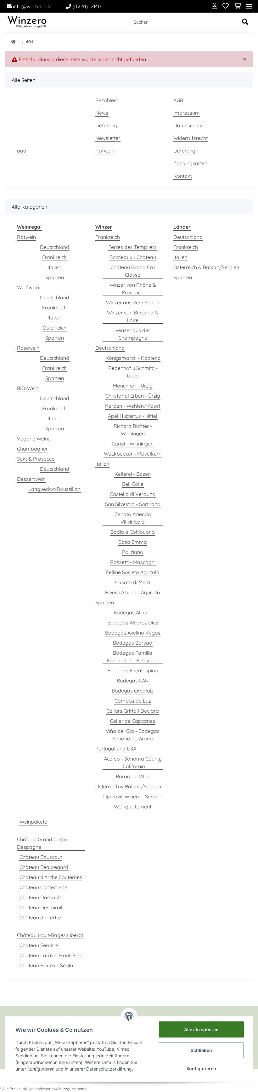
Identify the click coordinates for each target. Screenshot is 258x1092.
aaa (21, 150)
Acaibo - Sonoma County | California (133, 762)
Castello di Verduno (132, 494)
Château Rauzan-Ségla (46, 965)
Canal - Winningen (133, 443)
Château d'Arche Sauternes (51, 877)
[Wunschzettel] (225, 6)
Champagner (32, 448)
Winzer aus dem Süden (132, 302)
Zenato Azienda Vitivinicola (133, 518)
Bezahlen (106, 100)
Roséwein (28, 348)
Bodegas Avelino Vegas (132, 632)
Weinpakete (33, 822)
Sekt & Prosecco (36, 459)
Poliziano (132, 552)
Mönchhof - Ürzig (133, 385)
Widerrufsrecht (190, 138)
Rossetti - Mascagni (132, 562)
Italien (54, 267)
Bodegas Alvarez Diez (132, 622)
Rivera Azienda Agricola (132, 592)
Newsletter (107, 138)
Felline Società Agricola (133, 572)
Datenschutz (187, 125)
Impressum (186, 113)
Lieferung (106, 125)
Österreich (54, 328)
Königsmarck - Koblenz (132, 358)
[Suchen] (245, 22)
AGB (178, 100)
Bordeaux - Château (132, 257)
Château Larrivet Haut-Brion (52, 955)
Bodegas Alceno (133, 612)
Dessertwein (31, 479)
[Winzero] (27, 22)
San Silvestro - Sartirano (132, 504)
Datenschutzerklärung (109, 1069)
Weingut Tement (132, 806)
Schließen (201, 1050)
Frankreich (54, 257)
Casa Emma (132, 542)
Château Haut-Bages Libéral (50, 935)
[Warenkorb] (237, 6)
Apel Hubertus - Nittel (132, 416)
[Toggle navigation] (249, 6)
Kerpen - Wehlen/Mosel (132, 406)
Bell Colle (132, 484)
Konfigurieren (201, 1068)
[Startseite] (13, 42)
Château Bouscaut (41, 857)
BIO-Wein (27, 388)
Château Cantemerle (43, 887)
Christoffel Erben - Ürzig (132, 396)
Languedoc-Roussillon (54, 489)
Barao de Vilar (132, 776)
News (101, 113)
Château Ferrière (39, 945)
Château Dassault (40, 897)
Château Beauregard (44, 867)
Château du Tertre (40, 917)
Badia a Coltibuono (132, 532)
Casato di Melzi (132, 582)
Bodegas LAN (133, 680)
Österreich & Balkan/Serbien (128, 786)
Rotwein (104, 150)
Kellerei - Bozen (133, 474)
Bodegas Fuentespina (132, 670)
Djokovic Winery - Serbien (132, 796)
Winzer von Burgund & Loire (132, 316)
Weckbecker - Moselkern (132, 454)
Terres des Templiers (133, 247)
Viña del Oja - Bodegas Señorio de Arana (133, 735)
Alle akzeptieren (201, 1029)
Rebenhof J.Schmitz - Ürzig (132, 372)
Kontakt (182, 176)
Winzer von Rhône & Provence (132, 289)
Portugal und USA (115, 748)
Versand (79, 1088)
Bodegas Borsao (132, 643)
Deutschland (54, 247)
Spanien (54, 277)
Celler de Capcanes (132, 721)
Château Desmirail (41, 907)
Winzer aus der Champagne (132, 334)
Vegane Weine (34, 438)
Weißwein (28, 287)
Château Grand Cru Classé (132, 271)
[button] (214, 6)
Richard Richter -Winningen (133, 430)
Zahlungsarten (190, 163)
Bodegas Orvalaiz (133, 690)
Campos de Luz (133, 701)
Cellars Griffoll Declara (132, 711)
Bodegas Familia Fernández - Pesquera (133, 657)
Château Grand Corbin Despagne (43, 843)
